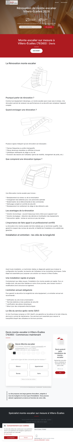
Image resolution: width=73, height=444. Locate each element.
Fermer (26, 437)
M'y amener (49, 27)
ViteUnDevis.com (31, 387)
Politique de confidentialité (38, 439)
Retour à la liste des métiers (29, 379)
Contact (47, 439)
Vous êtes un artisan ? (47, 387)
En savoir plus (8, 434)
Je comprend (10, 437)
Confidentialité (39, 387)
